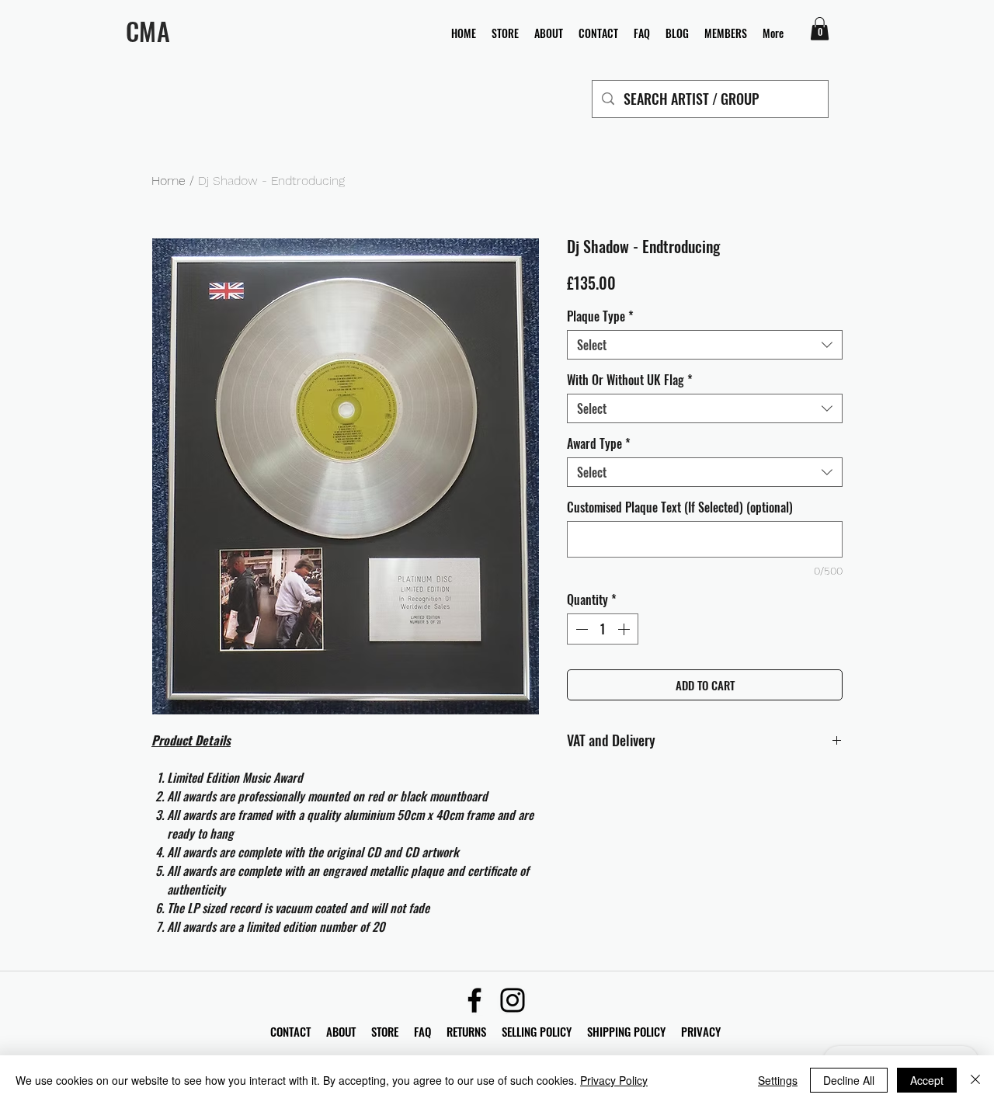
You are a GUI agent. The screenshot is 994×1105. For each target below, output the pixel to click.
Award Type (599, 443)
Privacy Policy (614, 1080)
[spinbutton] (602, 629)
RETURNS (466, 1031)
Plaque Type (600, 316)
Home (168, 180)
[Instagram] (512, 1000)
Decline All (848, 1080)
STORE (386, 1031)
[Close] (975, 1080)
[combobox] (705, 345)
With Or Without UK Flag (630, 379)
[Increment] (625, 629)
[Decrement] (580, 629)
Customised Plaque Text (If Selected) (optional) (680, 507)
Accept (927, 1080)
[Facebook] (474, 1000)
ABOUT (341, 1031)
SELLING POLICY (537, 1031)
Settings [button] (778, 1080)
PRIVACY (701, 1031)
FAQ (430, 1031)
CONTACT (292, 1031)
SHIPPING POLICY (626, 1031)
